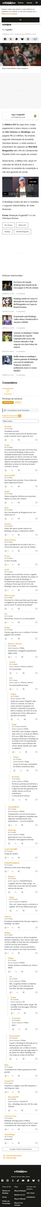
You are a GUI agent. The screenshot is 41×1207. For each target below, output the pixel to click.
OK (20, 20)
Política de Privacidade (10, 14)
